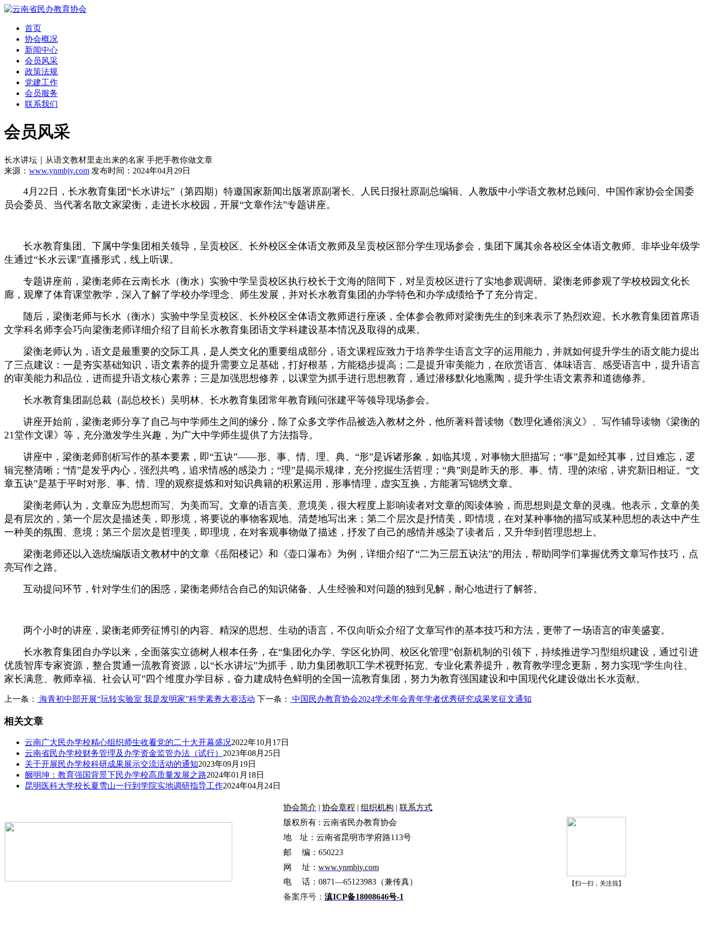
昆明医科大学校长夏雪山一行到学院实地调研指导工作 (124, 785)
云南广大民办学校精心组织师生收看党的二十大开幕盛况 (128, 742)
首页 (33, 28)
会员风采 (41, 60)
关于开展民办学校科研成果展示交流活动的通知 (111, 764)
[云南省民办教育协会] (45, 9)
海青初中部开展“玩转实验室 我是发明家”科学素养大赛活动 (146, 699)
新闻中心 (41, 49)
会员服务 (41, 93)
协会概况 (41, 39)
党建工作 (41, 82)
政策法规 (41, 71)
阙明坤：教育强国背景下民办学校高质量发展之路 (115, 774)
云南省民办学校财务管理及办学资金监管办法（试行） (124, 753)
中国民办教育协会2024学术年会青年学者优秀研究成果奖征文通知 (411, 699)
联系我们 (41, 104)
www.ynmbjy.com (59, 170)
